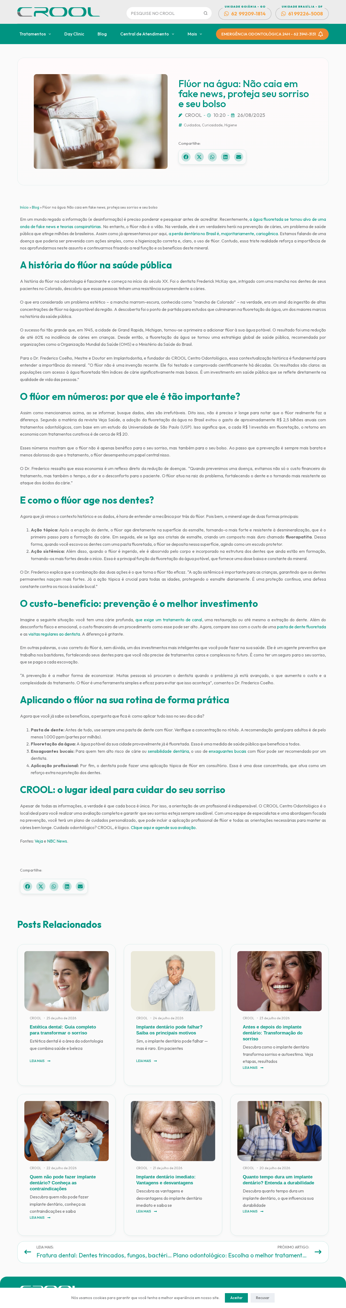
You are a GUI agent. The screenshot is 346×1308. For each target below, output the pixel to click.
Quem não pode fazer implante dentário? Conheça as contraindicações (63, 1182)
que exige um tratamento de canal (168, 619)
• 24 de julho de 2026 (166, 1018)
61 (305, 14)
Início (24, 207)
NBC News (57, 841)
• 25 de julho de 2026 (60, 1018)
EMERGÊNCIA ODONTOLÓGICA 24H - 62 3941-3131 (268, 34)
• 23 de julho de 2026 (273, 1018)
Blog (102, 34)
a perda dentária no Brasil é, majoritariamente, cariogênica (223, 233)
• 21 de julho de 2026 (166, 1168)
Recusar (262, 1298)
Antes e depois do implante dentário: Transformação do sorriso (272, 1032)
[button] (186, 157)
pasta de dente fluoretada (301, 626)
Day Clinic (74, 34)
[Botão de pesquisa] (205, 13)
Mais (192, 34)
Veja (39, 841)
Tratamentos (32, 34)
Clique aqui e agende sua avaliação (163, 827)
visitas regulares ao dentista (54, 634)
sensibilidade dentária (168, 751)
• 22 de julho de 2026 (60, 1168)
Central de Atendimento (144, 34)
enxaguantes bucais (227, 751)
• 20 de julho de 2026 (273, 1168)
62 (248, 14)
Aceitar (236, 1298)
